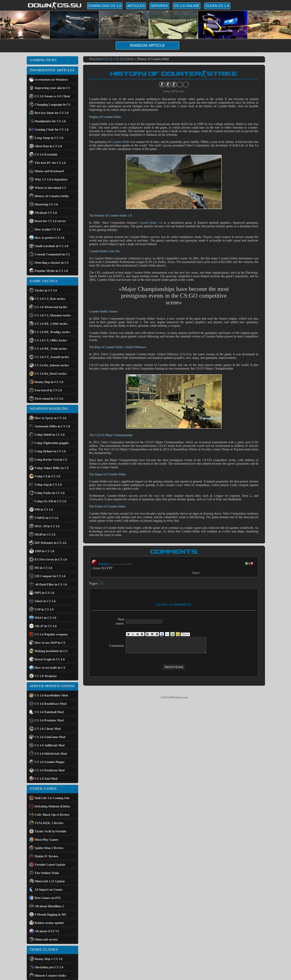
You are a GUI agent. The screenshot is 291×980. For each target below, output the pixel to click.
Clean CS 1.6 (217, 6)
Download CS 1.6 (104, 6)
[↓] (251, 563)
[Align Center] (152, 634)
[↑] (246, 563)
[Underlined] (142, 634)
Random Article (147, 45)
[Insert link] (167, 634)
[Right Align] (156, 634)
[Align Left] (147, 634)
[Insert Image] (172, 634)
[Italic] (133, 634)
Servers (159, 6)
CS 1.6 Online (186, 6)
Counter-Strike (120, 141)
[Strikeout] (137, 634)
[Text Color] (162, 634)
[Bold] (128, 634)
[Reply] (196, 572)
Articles (136, 6)
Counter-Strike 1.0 (150, 222)
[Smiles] (178, 634)
